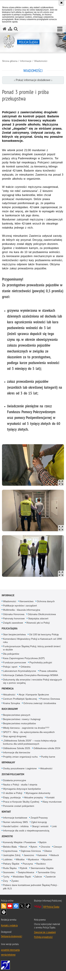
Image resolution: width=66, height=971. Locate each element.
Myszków (47, 859)
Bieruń (23, 846)
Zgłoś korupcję (39, 822)
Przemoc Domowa (50, 698)
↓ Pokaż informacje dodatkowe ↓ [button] (33, 80)
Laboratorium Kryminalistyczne (19, 671)
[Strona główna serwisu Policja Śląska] (4, 29)
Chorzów (45, 846)
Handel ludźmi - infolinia (16, 826)
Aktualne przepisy (33, 797)
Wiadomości (40, 61)
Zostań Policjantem (13, 774)
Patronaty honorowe (14, 618)
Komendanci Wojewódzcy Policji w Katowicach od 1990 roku (32, 640)
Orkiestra (25, 666)
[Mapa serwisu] (10, 29)
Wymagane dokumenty (38, 793)
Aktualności (9, 694)
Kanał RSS (3, 906)
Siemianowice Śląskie (42, 868)
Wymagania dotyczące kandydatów (22, 788)
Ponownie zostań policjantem (18, 806)
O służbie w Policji (12, 793)
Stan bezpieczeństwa (14, 634)
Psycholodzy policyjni (40, 662)
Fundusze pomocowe (14, 662)
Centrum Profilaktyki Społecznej (20, 698)
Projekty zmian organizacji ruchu (20, 756)
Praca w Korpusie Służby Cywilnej (21, 801)
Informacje (25, 61)
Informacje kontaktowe (15, 817)
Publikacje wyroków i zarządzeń (20, 605)
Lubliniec (8, 859)
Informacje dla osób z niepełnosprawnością (26, 830)
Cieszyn (57, 846)
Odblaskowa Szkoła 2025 (16, 748)
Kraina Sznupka (11, 703)
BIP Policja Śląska (51, 906)
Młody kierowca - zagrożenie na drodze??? (26, 727)
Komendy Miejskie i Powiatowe (19, 842)
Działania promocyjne (14, 780)
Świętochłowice (26, 872)
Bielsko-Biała (10, 846)
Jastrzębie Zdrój (11, 855)
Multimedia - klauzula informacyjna (21, 609)
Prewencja (8, 688)
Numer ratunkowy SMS (15, 822)
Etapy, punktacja (12, 797)
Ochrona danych (46, 601)
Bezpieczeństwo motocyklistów (19, 723)
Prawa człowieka (48, 671)
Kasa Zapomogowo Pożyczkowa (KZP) (24, 658)
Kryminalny (8, 762)
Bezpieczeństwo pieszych (16, 715)
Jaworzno (29, 855)
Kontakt (50, 797)
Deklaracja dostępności (11, 936)
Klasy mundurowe (52, 801)
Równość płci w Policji (38, 622)
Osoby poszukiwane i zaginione (20, 768)
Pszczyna (28, 863)
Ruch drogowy (10, 709)
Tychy (6, 876)
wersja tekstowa (8, 954)
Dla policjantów (11, 653)
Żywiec (15, 880)
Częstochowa (10, 851)
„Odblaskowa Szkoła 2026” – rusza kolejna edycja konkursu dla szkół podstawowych (29, 742)
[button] (59, 29)
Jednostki (7, 836)
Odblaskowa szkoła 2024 (47, 748)
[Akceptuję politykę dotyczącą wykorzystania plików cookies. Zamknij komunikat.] (61, 2)
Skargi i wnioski (40, 826)
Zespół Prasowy (39, 817)
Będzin (43, 842)
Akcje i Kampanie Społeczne (34, 694)
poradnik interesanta (10, 949)
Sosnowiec (9, 872)
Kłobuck (54, 855)
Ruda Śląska (10, 868)
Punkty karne (48, 756)
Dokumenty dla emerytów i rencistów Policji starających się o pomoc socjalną (32, 681)
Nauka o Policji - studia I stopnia (20, 784)
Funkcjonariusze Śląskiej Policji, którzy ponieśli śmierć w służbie (32, 648)
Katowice (42, 855)
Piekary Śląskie (11, 863)
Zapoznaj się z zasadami (45, 932)
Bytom (33, 846)
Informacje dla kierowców (16, 752)
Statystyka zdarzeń (38, 618)
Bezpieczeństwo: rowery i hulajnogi (21, 719)
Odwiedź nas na (10, 906)
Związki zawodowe (13, 622)
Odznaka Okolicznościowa (42, 614)
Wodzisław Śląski (22, 876)
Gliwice (48, 851)
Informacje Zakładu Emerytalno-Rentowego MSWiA (30, 675)
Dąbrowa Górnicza (31, 851)
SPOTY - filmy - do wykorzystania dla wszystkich (29, 732)
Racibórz (41, 863)
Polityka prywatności (43, 937)
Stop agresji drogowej (14, 736)
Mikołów (20, 859)
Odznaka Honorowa (13, 614)
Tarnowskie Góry (47, 872)
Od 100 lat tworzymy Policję (44, 634)
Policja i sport (10, 666)
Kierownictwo (26, 601)
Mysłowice (33, 859)
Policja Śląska (9, 628)
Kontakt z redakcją (9, 925)
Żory (5, 880)
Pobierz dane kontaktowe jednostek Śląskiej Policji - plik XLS (30, 887)
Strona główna (9, 61)
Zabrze (38, 876)
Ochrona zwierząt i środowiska (39, 703)
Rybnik (23, 868)
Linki (54, 826)
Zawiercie (50, 876)
